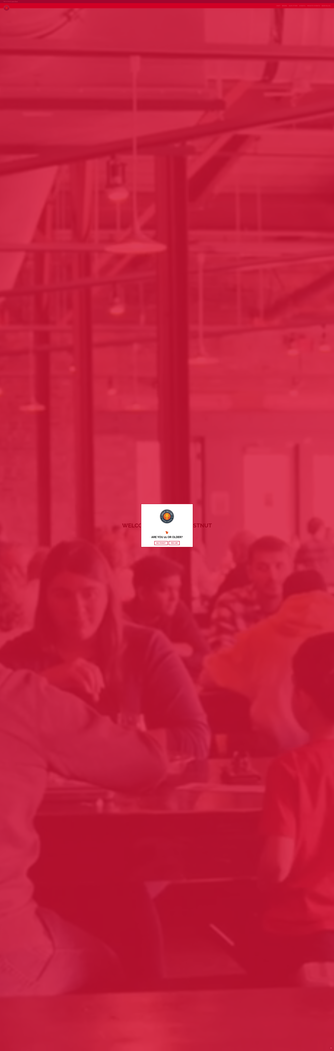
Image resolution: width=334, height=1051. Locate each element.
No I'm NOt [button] (161, 543)
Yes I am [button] (174, 543)
